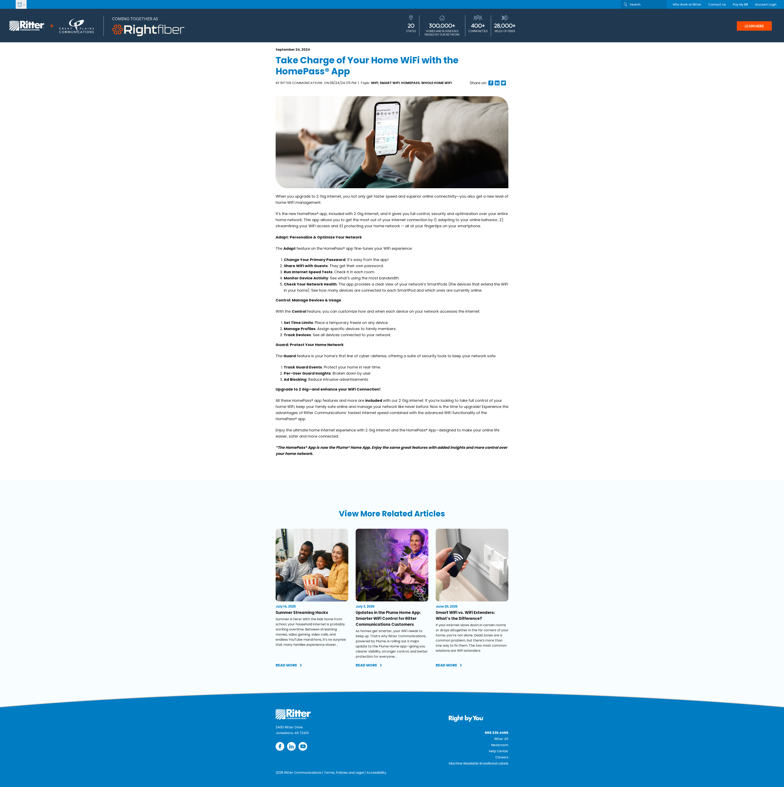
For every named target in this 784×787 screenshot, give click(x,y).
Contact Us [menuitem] (717, 4)
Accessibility (376, 772)
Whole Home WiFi (436, 83)
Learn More (754, 26)
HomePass (410, 83)
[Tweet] (503, 83)
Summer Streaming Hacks (302, 612)
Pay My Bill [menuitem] (740, 4)
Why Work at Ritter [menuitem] (687, 4)
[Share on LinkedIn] (497, 83)
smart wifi (390, 83)
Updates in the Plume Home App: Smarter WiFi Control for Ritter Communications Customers (388, 618)
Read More (286, 665)
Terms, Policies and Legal (344, 772)
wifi (374, 83)
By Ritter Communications (299, 83)
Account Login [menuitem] (765, 4)
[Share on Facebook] (490, 83)
